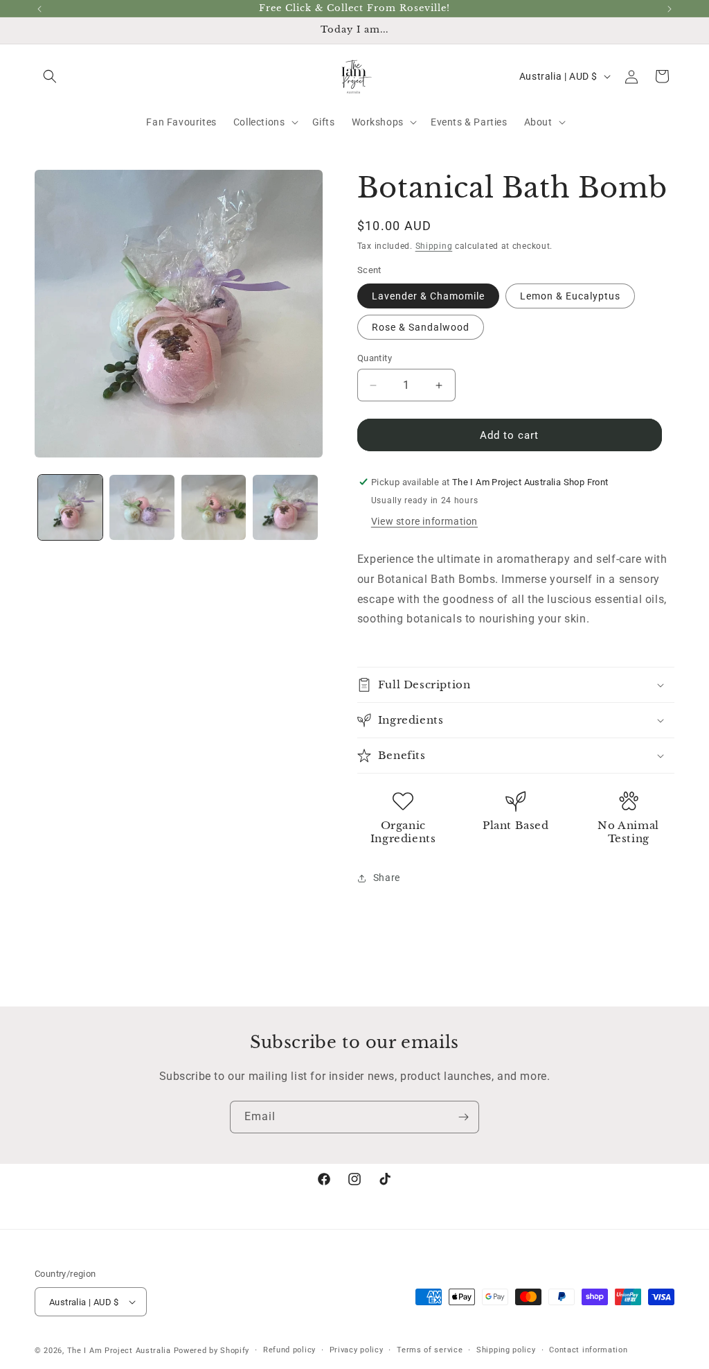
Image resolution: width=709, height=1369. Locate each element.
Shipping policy (506, 1349)
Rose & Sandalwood (420, 327)
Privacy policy (357, 1349)
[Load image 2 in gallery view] (141, 507)
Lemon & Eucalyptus (570, 296)
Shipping (434, 246)
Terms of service (430, 1349)
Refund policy (289, 1349)
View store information (424, 521)
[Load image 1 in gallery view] (70, 507)
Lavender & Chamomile (428, 296)
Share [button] (386, 877)
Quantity (374, 358)
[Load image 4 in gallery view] (285, 507)
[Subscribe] (463, 1117)
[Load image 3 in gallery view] (213, 507)
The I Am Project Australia (119, 1350)
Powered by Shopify (212, 1350)
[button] (50, 76)
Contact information (588, 1349)
